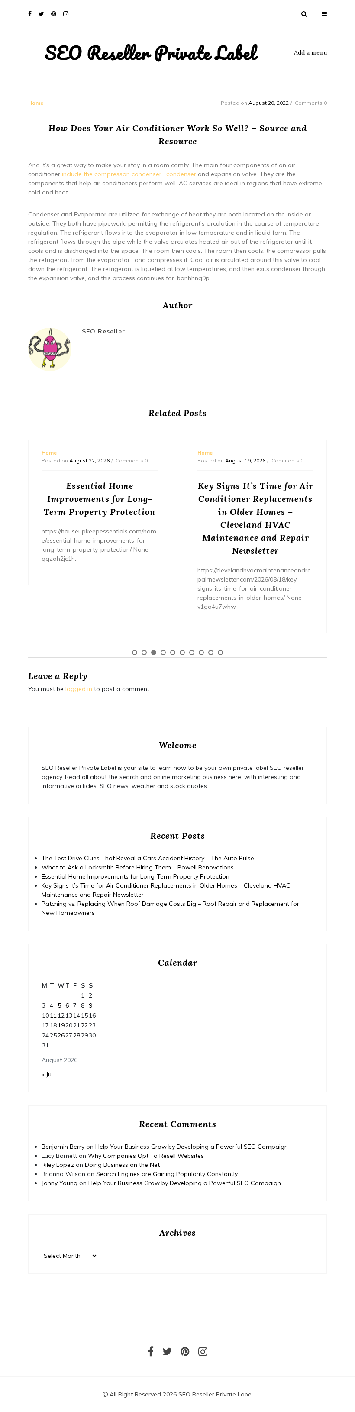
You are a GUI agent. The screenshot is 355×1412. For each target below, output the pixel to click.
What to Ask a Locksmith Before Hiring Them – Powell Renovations (138, 867)
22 (84, 1025)
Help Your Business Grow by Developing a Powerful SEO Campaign (191, 1146)
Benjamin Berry (63, 1146)
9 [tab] (210, 652)
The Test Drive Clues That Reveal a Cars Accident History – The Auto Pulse (148, 858)
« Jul (47, 1074)
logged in (78, 689)
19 (61, 1025)
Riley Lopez (58, 1165)
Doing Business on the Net (122, 1165)
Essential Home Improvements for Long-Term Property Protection (135, 876)
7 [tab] (191, 652)
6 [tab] (182, 652)
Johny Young (59, 1183)
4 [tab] (163, 652)
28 (76, 1035)
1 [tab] (134, 652)
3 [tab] (153, 652)
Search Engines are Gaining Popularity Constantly (167, 1174)
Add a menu (310, 52)
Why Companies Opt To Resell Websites (146, 1156)
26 (61, 1035)
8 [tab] (201, 652)
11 (53, 1015)
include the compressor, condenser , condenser (129, 174)
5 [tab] (172, 652)
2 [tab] (144, 652)
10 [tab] (220, 652)
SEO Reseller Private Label (150, 53)
